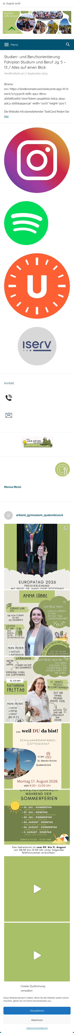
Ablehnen (37, 1020)
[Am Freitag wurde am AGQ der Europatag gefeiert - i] (37, 556)
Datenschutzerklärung (37, 1028)
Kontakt (9, 383)
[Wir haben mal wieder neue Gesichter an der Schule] (37, 689)
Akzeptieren (37, 1010)
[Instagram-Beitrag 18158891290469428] (37, 822)
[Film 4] (37, 955)
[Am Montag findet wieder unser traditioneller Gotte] (37, 756)
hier (6, 116)
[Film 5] (37, 889)
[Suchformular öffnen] (68, 44)
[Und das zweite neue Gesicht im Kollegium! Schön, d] (37, 623)
